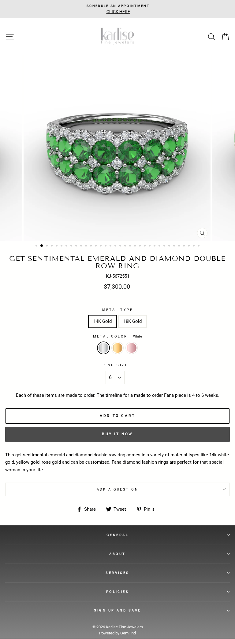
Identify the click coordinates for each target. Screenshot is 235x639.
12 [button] (91, 246)
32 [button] (189, 246)
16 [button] (111, 246)
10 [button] (81, 246)
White (103, 348)
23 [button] (145, 246)
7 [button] (67, 246)
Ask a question (117, 489)
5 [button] (57, 246)
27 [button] (164, 246)
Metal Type (117, 310)
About (117, 554)
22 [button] (140, 246)
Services (117, 573)
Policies (117, 592)
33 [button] (194, 246)
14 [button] (101, 246)
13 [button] (96, 246)
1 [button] (37, 246)
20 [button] (130, 246)
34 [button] (199, 246)
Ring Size (115, 365)
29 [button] (174, 246)
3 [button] (47, 246)
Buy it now (117, 434)
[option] (117, 9)
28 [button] (169, 246)
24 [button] (150, 246)
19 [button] (125, 246)
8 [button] (71, 246)
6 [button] (62, 246)
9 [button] (76, 246)
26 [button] (160, 246)
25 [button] (155, 246)
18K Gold (132, 321)
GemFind (128, 633)
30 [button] (179, 246)
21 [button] (135, 246)
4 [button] (52, 246)
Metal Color (117, 336)
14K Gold (102, 321)
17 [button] (116, 246)
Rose (131, 348)
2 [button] (41, 245)
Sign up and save (117, 610)
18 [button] (120, 246)
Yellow (117, 348)
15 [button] (106, 246)
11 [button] (86, 246)
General (117, 535)
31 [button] (184, 246)
